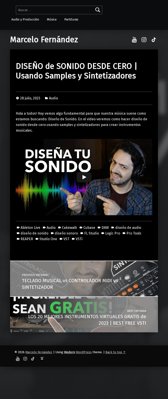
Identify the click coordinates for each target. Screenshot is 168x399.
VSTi (79, 239)
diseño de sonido (34, 233)
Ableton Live (30, 228)
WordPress (84, 352)
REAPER (27, 239)
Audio (53, 98)
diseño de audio (128, 228)
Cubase (89, 228)
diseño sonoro (66, 233)
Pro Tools (133, 233)
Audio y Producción (25, 19)
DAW (105, 228)
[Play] (84, 177)
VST (66, 239)
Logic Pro (112, 233)
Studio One (48, 239)
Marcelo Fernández (44, 39)
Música (51, 19)
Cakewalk (69, 228)
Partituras (71, 19)
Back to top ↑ (115, 352)
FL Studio (91, 233)
